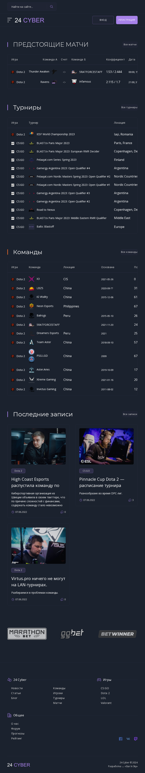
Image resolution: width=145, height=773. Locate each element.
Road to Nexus (44, 209)
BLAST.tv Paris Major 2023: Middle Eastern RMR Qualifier (70, 218)
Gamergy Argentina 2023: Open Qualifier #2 (62, 201)
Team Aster (42, 342)
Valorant (106, 703)
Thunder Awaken (40, 71)
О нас (15, 723)
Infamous (84, 81)
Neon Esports (43, 306)
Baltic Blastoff (44, 226)
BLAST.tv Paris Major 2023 (51, 143)
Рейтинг (16, 738)
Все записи (130, 414)
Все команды (129, 252)
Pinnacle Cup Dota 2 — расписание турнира (101, 482)
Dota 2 (19, 72)
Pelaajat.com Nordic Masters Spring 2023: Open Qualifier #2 (72, 176)
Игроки (58, 693)
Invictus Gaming (45, 389)
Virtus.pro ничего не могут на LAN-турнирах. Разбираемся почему (38, 585)
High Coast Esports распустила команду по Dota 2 (35, 485)
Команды (59, 688)
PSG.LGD (41, 355)
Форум (15, 728)
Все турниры (129, 107)
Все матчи (130, 44)
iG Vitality (41, 297)
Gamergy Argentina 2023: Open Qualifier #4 (62, 168)
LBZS (38, 288)
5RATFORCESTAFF (89, 72)
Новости (17, 688)
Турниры (59, 698)
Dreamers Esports (46, 333)
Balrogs (40, 315)
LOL (103, 698)
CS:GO (19, 143)
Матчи (57, 703)
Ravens (46, 82)
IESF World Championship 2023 (54, 134)
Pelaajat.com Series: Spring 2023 (55, 159)
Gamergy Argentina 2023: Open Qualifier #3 (62, 193)
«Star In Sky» (131, 766)
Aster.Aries (42, 369)
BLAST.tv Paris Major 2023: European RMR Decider (66, 151)
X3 (37, 279)
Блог (14, 698)
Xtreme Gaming (45, 379)
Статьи (16, 693)
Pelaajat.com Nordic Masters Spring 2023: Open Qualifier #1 (72, 185)
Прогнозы (17, 733)
